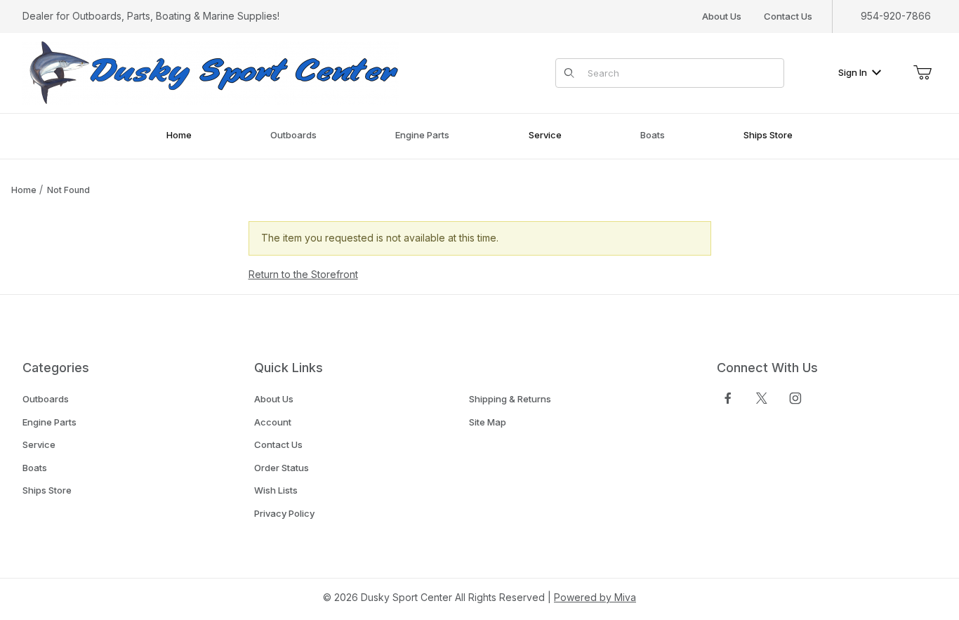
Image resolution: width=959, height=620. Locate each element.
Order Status (281, 467)
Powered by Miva (595, 597)
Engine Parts (49, 422)
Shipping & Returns (510, 398)
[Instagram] (795, 398)
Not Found (68, 190)
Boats (34, 467)
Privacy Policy (284, 513)
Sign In (852, 72)
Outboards (45, 398)
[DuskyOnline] (210, 72)
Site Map (487, 422)
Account (272, 422)
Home (24, 190)
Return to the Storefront (303, 274)
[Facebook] (728, 398)
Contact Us (788, 16)
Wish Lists (276, 490)
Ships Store (47, 490)
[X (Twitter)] (761, 398)
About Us (721, 16)
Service (38, 444)
